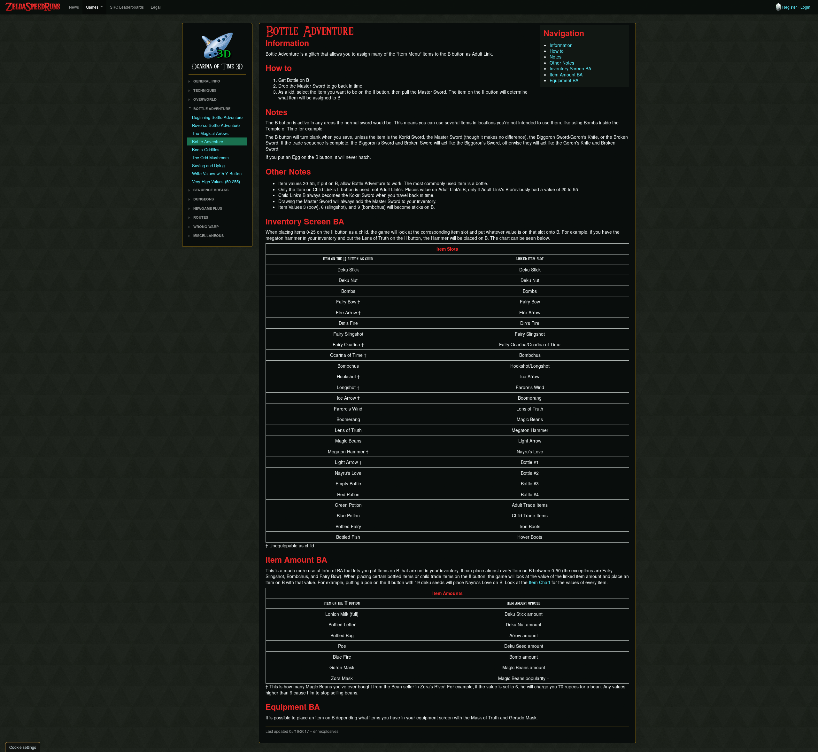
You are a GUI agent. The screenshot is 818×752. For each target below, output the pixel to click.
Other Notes (562, 62)
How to (557, 51)
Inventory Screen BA (570, 68)
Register (789, 7)
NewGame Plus (207, 208)
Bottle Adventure (211, 108)
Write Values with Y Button (217, 173)
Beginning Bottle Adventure (217, 117)
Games (92, 7)
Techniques (204, 90)
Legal (156, 7)
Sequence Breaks (210, 189)
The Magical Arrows (210, 133)
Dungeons (203, 199)
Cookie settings (22, 747)
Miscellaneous (208, 235)
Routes (200, 217)
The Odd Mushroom (210, 157)
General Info (206, 81)
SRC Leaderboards (127, 7)
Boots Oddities (206, 149)
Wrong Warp (206, 226)
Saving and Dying (208, 165)
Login (805, 7)
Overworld (205, 99)
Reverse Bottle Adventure (216, 125)
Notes (555, 56)
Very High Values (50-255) (216, 181)
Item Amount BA (566, 74)
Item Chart (539, 582)
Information (561, 45)
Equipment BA (564, 80)
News (74, 7)
